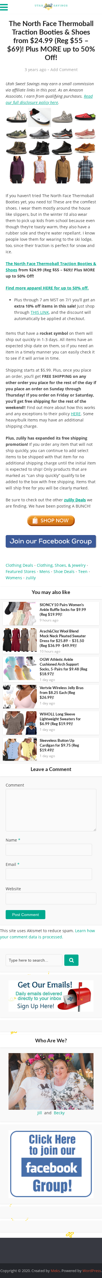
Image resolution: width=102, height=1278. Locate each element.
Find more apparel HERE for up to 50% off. (47, 288)
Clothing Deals (19, 565)
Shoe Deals (64, 571)
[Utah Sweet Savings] (51, 6)
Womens (14, 577)
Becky (59, 1112)
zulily (31, 577)
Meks (55, 1270)
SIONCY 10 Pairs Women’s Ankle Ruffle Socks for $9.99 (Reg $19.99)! (63, 610)
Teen (83, 571)
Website (13, 888)
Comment (15, 785)
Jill (39, 1112)
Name (13, 840)
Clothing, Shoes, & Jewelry (61, 565)
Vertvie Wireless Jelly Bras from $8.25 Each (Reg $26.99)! (62, 693)
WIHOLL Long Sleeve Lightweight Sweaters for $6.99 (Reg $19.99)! (60, 719)
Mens (44, 571)
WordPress (91, 1270)
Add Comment (64, 69)
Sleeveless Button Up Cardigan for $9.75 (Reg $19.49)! (59, 745)
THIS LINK (40, 312)
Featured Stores (21, 571)
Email (13, 864)
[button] (88, 116)
